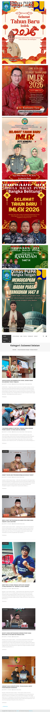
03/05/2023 (5, 405)
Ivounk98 (4, 431)
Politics (25, 336)
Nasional (14, 477)
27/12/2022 (5, 496)
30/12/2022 (5, 451)
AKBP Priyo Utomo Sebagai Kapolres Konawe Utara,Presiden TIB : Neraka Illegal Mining (16, 585)
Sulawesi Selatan (21, 431)
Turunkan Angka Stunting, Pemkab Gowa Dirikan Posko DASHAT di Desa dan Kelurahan (17, 429)
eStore (18, 710)
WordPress (31, 710)
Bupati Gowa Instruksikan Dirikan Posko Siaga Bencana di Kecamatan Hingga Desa (16, 633)
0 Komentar (10, 431)
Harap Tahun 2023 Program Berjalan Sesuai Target (18, 475)
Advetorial (15, 431)
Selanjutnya (4, 396)
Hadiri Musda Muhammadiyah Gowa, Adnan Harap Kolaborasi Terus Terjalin (17, 381)
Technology (30, 336)
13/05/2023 (5, 357)
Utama (23, 477)
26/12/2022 (5, 543)
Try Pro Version (15, 336)
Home (21, 336)
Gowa (18, 431)
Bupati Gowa (30, 431)
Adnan (26, 431)
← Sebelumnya (5, 706)
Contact (36, 336)
